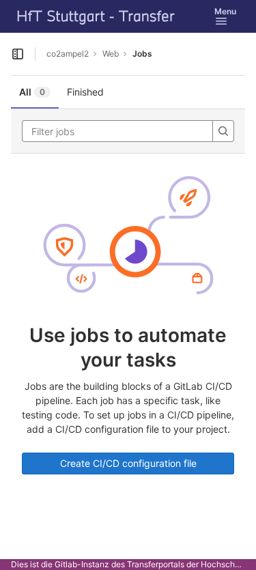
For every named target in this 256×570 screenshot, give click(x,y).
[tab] (35, 92)
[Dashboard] (96, 16)
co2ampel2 (67, 53)
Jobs (142, 53)
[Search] (223, 131)
